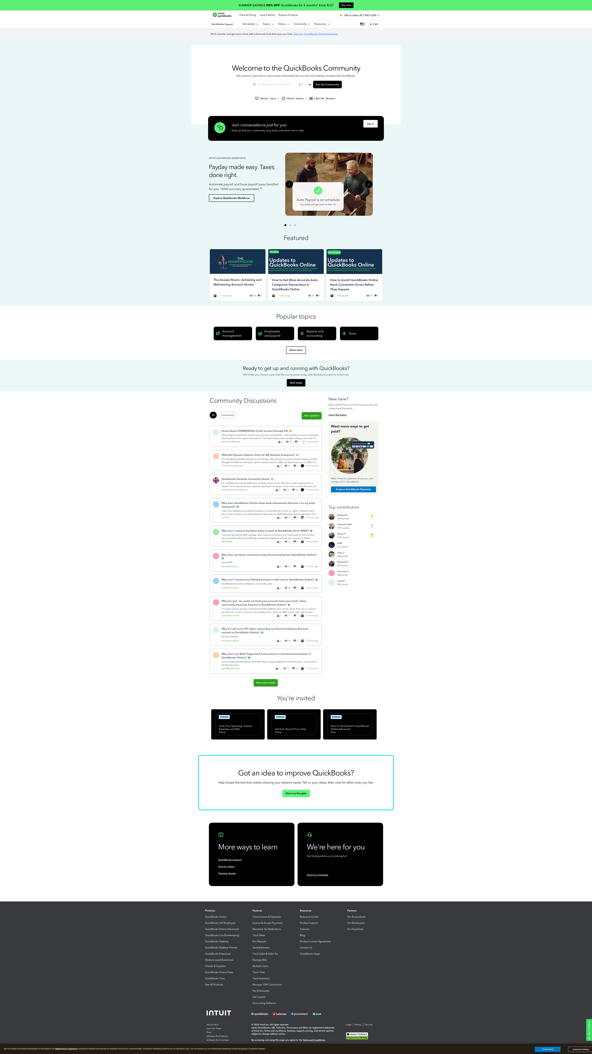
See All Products (214, 984)
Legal (349, 1024)
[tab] (285, 225)
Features (257, 910)
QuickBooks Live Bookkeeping (222, 935)
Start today (296, 382)
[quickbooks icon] (260, 1013)
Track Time (259, 972)
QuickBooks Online (216, 916)
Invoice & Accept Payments (268, 922)
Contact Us (306, 947)
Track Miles (259, 935)
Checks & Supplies (215, 966)
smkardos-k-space (230, 587)
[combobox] (278, 84)
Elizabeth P (342, 562)
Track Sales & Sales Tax (265, 953)
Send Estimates (261, 947)
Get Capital (259, 996)
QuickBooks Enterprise (217, 953)
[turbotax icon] (280, 1013)
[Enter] (253, 84)
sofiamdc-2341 (344, 524)
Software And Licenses (218, 1040)
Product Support (309, 922)
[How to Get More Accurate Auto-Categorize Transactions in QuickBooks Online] (296, 275)
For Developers (356, 922)
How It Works (267, 15)
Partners (352, 910)
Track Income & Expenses (267, 916)
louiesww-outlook (230, 640)
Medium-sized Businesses (219, 959)
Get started (249, 23)
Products (210, 910)
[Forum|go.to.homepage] (222, 24)
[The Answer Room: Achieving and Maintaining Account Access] (238, 275)
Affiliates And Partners (217, 1036)
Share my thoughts (296, 793)
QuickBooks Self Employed (220, 922)
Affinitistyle (227, 541)
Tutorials (304, 929)
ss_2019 (225, 517)
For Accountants (356, 916)
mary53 (341, 581)
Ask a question (311, 415)
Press (209, 1032)
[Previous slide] (289, 184)
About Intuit (212, 1024)
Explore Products (288, 15)
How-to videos (226, 866)
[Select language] (363, 24)
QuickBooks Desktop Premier (221, 947)
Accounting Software (264, 1003)
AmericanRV (228, 489)
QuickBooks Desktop (216, 941)
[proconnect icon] (299, 1013)
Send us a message (317, 874)
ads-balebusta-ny (230, 566)
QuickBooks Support (229, 859)
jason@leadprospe (231, 668)
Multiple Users (260, 966)
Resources (321, 23)
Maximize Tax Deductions (267, 929)
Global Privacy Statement (66, 1049)
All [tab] (213, 415)
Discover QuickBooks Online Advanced (316, 34)
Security (369, 1024)
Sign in (370, 124)
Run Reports (259, 941)
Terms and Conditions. (314, 1040)
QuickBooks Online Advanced (222, 929)
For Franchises (355, 929)
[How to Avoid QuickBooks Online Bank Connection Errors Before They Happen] (354, 275)
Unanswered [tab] (227, 415)
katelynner (342, 515)
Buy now (346, 5)
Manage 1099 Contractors (267, 984)
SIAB (339, 543)
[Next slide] (369, 184)
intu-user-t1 (342, 571)
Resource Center (309, 916)
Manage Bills (260, 959)
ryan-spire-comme (230, 615)
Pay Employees (261, 990)
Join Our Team (214, 1028)
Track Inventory (261, 978)
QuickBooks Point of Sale (219, 972)
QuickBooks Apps (310, 953)
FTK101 (225, 465)
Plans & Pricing (247, 15)
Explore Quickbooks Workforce (232, 198)
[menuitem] (283, 24)
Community (301, 23)
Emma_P (341, 534)
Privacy (358, 1024)
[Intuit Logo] (219, 1013)
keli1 (224, 441)
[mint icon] (321, 1013)
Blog (302, 935)
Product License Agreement (315, 941)
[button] (374, 24)
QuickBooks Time (215, 978)
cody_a (340, 552)
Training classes (227, 873)
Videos (282, 23)
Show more (296, 350)
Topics (267, 23)
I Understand (547, 1049)
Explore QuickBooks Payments (353, 489)
